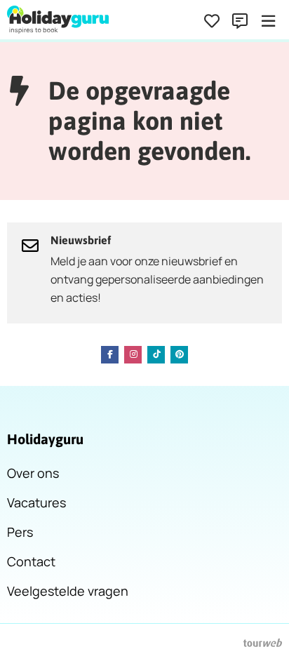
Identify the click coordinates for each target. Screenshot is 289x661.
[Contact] (240, 21)
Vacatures (36, 502)
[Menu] (268, 21)
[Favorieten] (212, 21)
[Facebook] (110, 354)
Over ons (33, 473)
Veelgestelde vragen (67, 590)
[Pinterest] (179, 354)
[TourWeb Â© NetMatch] (262, 643)
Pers (20, 531)
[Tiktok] (156, 354)
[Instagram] (133, 354)
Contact (31, 561)
